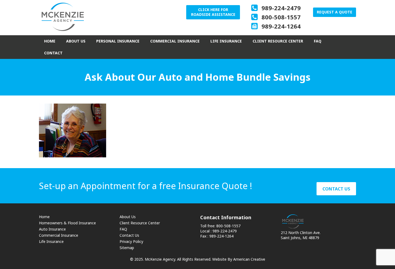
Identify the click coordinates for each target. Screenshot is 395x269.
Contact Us (129, 235)
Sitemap (127, 247)
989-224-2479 (281, 8)
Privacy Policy (131, 241)
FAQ (123, 229)
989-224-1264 (281, 26)
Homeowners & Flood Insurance (67, 222)
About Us (128, 216)
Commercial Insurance (58, 235)
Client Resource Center (140, 222)
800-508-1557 (281, 17)
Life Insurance (51, 241)
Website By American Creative (238, 259)
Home (44, 216)
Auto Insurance (52, 229)
